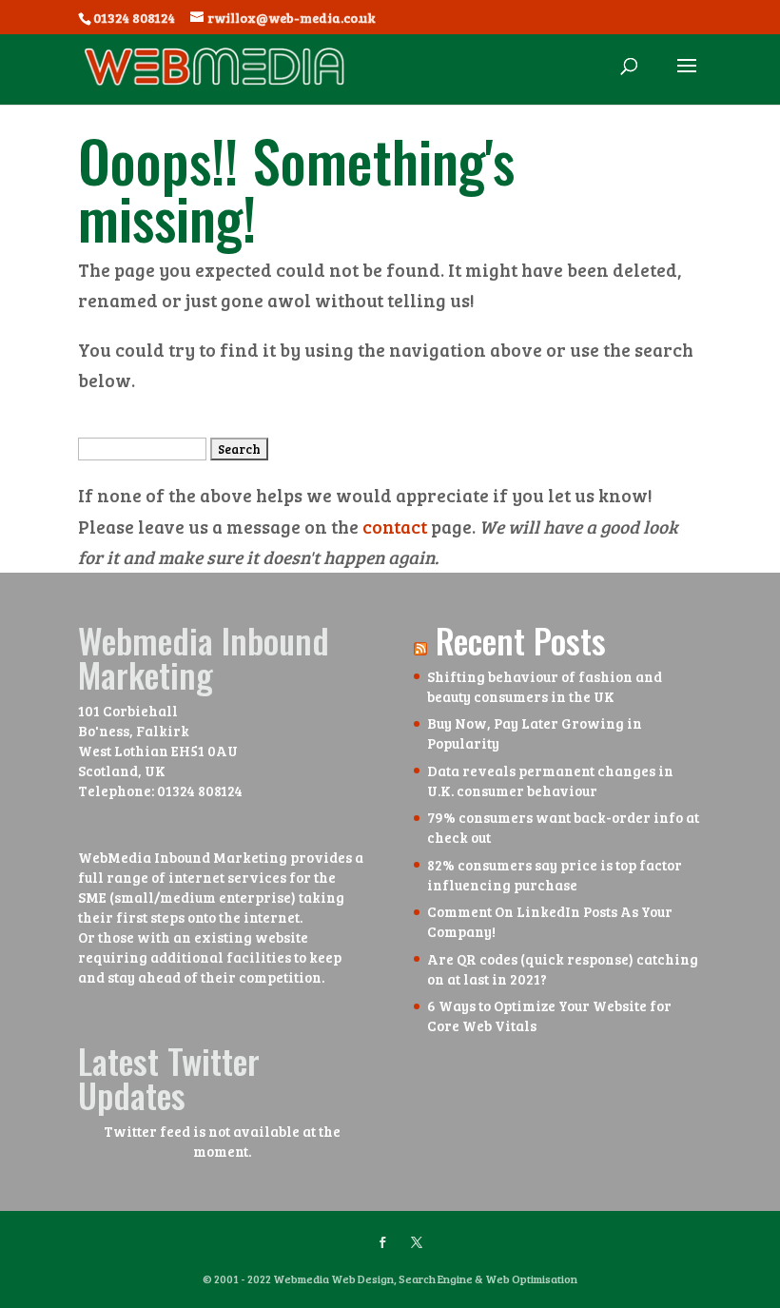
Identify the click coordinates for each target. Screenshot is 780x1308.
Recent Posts (521, 640)
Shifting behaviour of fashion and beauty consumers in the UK (544, 686)
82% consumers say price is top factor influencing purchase (554, 874)
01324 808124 (200, 790)
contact (394, 526)
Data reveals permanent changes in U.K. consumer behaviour (550, 780)
